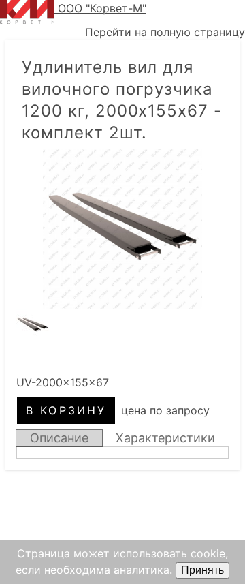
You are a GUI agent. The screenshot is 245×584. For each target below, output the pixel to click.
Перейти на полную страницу (165, 32)
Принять (202, 570)
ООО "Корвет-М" (102, 8)
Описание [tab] (59, 438)
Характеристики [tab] (165, 438)
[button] (122, 229)
